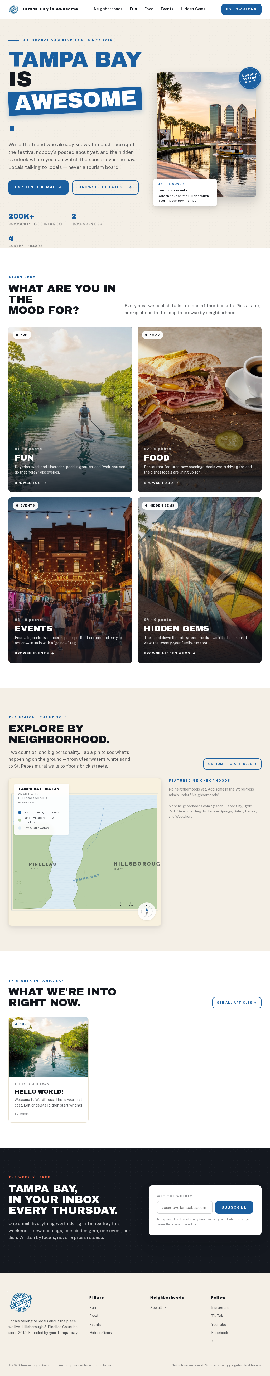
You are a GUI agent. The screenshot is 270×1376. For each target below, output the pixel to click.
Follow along (241, 9)
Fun (133, 9)
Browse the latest (105, 187)
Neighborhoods (108, 9)
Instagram (220, 1308)
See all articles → (237, 1002)
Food (148, 9)
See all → (158, 1308)
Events (167, 9)
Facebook (219, 1333)
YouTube (218, 1324)
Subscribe (234, 1207)
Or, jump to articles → (232, 764)
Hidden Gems (193, 9)
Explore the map (38, 187)
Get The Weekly (174, 1196)
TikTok (217, 1316)
